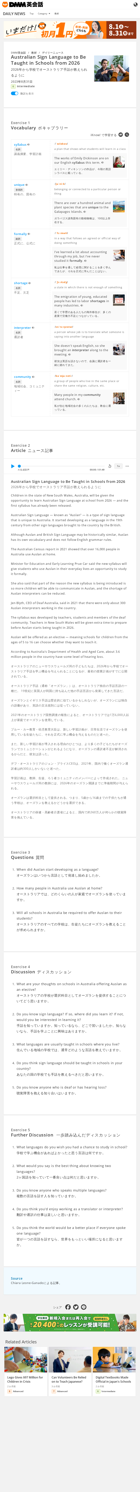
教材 (57, 13)
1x (118, 466)
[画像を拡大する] (111, 68)
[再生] (12, 466)
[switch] (14, 93)
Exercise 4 (20, 966)
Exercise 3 (20, 852)
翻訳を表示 (27, 93)
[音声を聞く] (28, 145)
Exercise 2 (20, 445)
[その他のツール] (127, 466)
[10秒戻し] (109, 466)
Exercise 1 (20, 122)
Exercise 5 (20, 1129)
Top (32, 13)
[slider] (19, 466)
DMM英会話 (18, 52)
